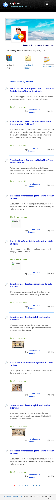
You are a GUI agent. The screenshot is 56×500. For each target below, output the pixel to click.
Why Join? (7, 496)
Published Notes (28, 66)
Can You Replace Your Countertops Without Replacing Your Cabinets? (30, 123)
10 (39, 485)
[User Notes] (28, 58)
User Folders (48, 66)
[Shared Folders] (46, 59)
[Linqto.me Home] (5, 4)
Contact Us (17, 496)
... (43, 485)
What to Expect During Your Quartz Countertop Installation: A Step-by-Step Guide (32, 90)
